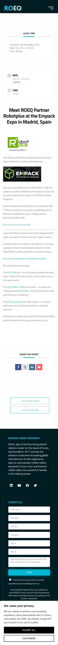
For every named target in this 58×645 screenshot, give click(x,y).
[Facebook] (27, 485)
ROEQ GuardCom (14, 301)
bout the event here (22, 224)
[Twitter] (35, 485)
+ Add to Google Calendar (30, 400)
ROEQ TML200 (13, 272)
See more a (8, 224)
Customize (29, 638)
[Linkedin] (32, 367)
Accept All (29, 630)
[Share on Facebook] (18, 367)
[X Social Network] (25, 367)
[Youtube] (19, 485)
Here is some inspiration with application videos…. (25, 258)
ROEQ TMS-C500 (26, 290)
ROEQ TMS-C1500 (15, 287)
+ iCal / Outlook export (30, 409)
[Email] (39, 367)
